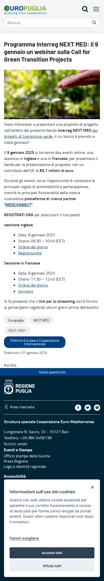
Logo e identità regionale (25, 466)
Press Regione (16, 461)
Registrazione (30, 253)
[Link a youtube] (97, 408)
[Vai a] (25, 10)
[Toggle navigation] (94, 9)
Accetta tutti (52, 553)
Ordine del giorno (33, 247)
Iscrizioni (25, 291)
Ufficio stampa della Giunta (27, 456)
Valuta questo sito (52, 372)
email (22, 443)
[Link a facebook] (78, 408)
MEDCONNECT (18, 204)
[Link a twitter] (88, 408)
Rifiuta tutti (52, 566)
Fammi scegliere (24, 538)
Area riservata (22, 407)
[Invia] (94, 23)
